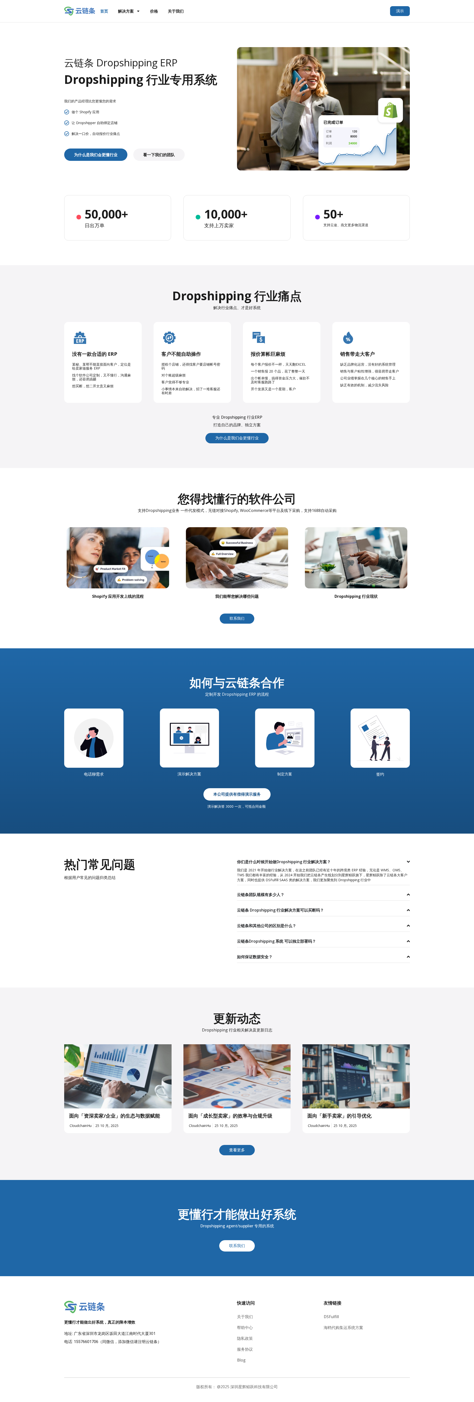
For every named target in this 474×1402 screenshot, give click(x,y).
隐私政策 (245, 1338)
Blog (241, 1360)
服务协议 (245, 1349)
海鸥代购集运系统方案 (343, 1327)
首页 (104, 11)
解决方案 (126, 11)
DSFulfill (331, 1316)
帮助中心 (245, 1327)
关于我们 (176, 11)
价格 (154, 11)
